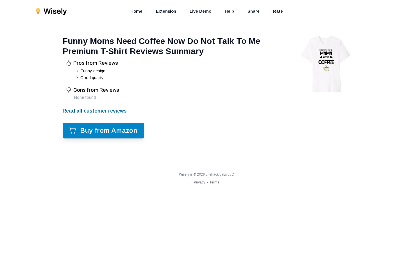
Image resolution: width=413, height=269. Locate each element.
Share (254, 11)
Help (229, 11)
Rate (278, 11)
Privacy (199, 182)
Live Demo (200, 11)
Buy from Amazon (108, 130)
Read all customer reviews (95, 111)
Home (136, 11)
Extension (166, 11)
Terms (214, 182)
